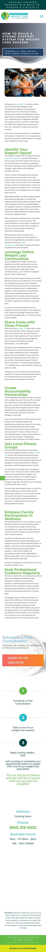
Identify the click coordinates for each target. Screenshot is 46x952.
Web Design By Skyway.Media (23, 942)
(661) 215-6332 (23, 827)
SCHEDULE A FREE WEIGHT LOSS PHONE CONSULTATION (22, 52)
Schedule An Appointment (23, 948)
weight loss (21, 104)
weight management (13, 158)
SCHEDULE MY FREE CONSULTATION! (18, 660)
